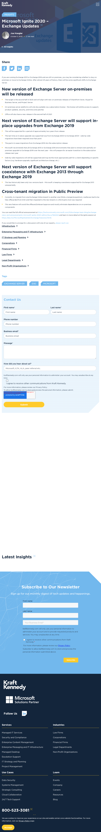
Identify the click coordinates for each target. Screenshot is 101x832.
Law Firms (7, 254)
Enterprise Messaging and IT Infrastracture (22, 747)
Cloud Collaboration (12, 794)
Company (57, 785)
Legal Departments (11, 260)
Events (56, 780)
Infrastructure (8, 226)
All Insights (8, 47)
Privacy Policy (41, 387)
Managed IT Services (12, 732)
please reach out (62, 223)
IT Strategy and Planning (14, 237)
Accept (8, 827)
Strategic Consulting (12, 789)
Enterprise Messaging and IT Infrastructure (22, 231)
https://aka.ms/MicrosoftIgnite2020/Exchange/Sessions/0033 (26, 218)
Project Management (12, 766)
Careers (56, 789)
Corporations (8, 243)
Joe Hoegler (16, 33)
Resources (58, 794)
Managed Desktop (11, 752)
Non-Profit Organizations (14, 266)
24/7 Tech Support (11, 799)
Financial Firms (9, 248)
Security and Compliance (14, 737)
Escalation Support (11, 756)
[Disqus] (50, 451)
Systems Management (12, 785)
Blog (55, 799)
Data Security (8, 780)
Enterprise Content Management (18, 742)
